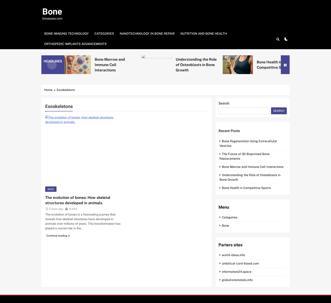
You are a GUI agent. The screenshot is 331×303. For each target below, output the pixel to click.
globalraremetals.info (237, 280)
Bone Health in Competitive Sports (246, 188)
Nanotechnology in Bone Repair (147, 33)
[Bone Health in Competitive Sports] (224, 65)
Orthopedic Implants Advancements (75, 44)
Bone (52, 12)
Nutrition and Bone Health (203, 33)
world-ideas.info (233, 255)
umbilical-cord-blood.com (240, 263)
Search (224, 103)
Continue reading (56, 235)
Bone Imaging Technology (66, 33)
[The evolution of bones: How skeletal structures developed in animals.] (84, 153)
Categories (104, 33)
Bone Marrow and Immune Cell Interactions (96, 64)
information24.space (236, 272)
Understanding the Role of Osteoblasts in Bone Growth (182, 64)
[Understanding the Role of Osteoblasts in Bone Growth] (143, 65)
